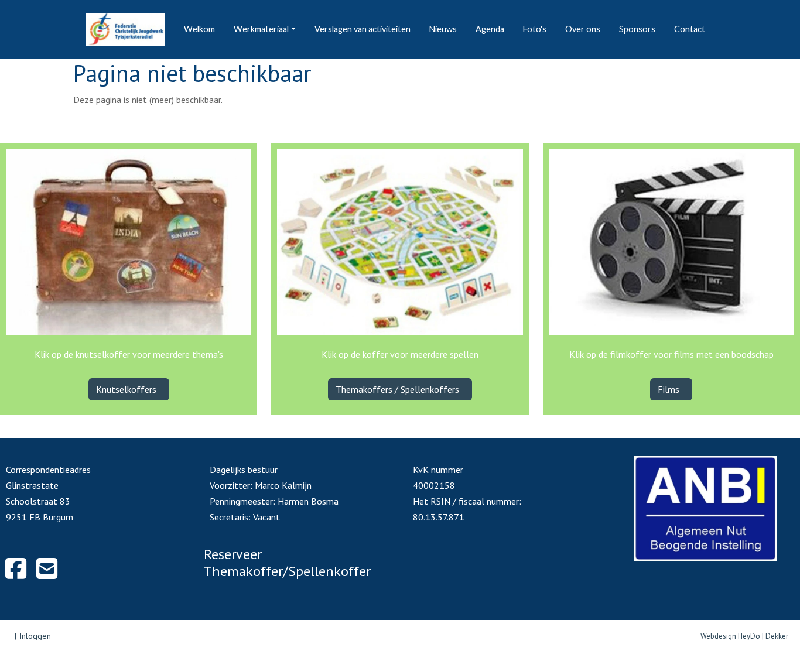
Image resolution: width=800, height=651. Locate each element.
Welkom (199, 29)
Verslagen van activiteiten (362, 29)
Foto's (534, 29)
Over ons (582, 29)
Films (670, 389)
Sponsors (637, 29)
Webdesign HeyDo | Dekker (744, 636)
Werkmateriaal (261, 29)
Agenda (490, 29)
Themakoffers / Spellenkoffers (398, 389)
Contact (689, 29)
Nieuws (443, 29)
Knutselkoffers (127, 389)
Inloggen (35, 636)
